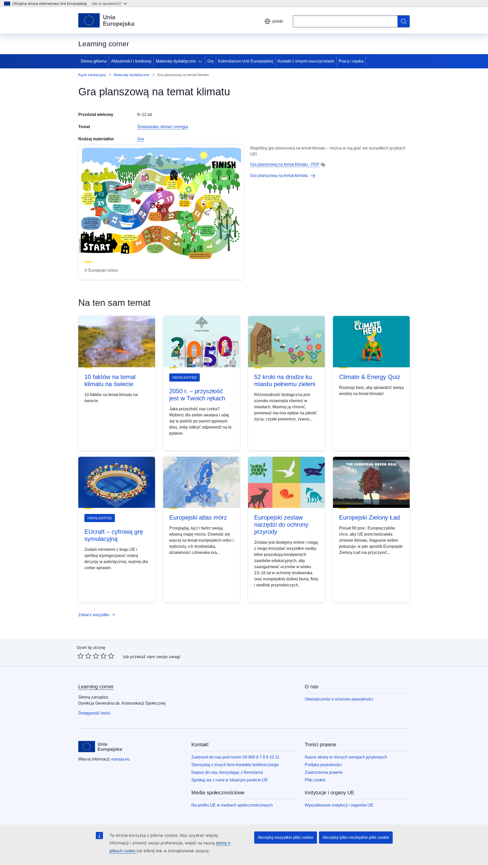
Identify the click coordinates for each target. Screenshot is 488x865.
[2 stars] (84, 655)
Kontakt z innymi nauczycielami (306, 61)
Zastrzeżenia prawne (324, 772)
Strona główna (94, 61)
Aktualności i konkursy (131, 61)
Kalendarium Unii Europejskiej (245, 61)
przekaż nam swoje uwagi (155, 656)
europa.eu (120, 759)
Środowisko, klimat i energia (162, 127)
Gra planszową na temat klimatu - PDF (284, 164)
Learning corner (96, 686)
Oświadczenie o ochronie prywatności (339, 699)
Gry (210, 61)
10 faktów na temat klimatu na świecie (110, 380)
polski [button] (277, 21)
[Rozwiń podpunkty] (201, 61)
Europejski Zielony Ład (369, 517)
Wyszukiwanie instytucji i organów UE (339, 805)
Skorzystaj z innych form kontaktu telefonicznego (235, 765)
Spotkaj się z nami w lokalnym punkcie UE (229, 780)
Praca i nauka (351, 61)
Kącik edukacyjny (92, 75)
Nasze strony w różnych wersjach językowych (346, 757)
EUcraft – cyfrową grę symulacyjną (113, 535)
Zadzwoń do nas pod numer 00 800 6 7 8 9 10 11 (235, 757)
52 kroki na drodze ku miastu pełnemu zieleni (284, 380)
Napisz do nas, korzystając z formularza (227, 772)
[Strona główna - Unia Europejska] (106, 20)
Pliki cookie (315, 780)
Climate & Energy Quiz (369, 376)
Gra (140, 139)
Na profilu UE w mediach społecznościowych (232, 805)
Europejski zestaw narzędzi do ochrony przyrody (281, 524)
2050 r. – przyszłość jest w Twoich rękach (197, 395)
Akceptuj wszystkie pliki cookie (285, 837)
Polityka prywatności (323, 765)
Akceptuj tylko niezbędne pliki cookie (356, 837)
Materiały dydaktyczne (176, 61)
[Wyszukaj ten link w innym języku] (323, 164)
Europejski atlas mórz (198, 517)
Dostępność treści (94, 713)
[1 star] (80, 655)
